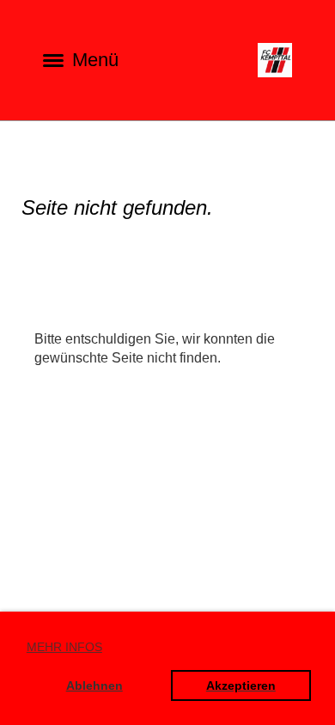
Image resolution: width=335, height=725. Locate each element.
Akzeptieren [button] (241, 685)
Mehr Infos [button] (64, 647)
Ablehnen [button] (94, 685)
